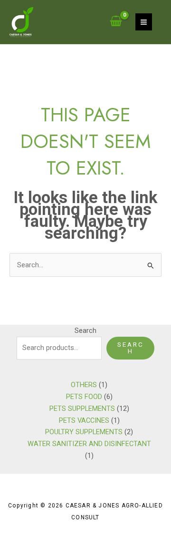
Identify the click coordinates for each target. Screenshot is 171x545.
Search (85, 330)
